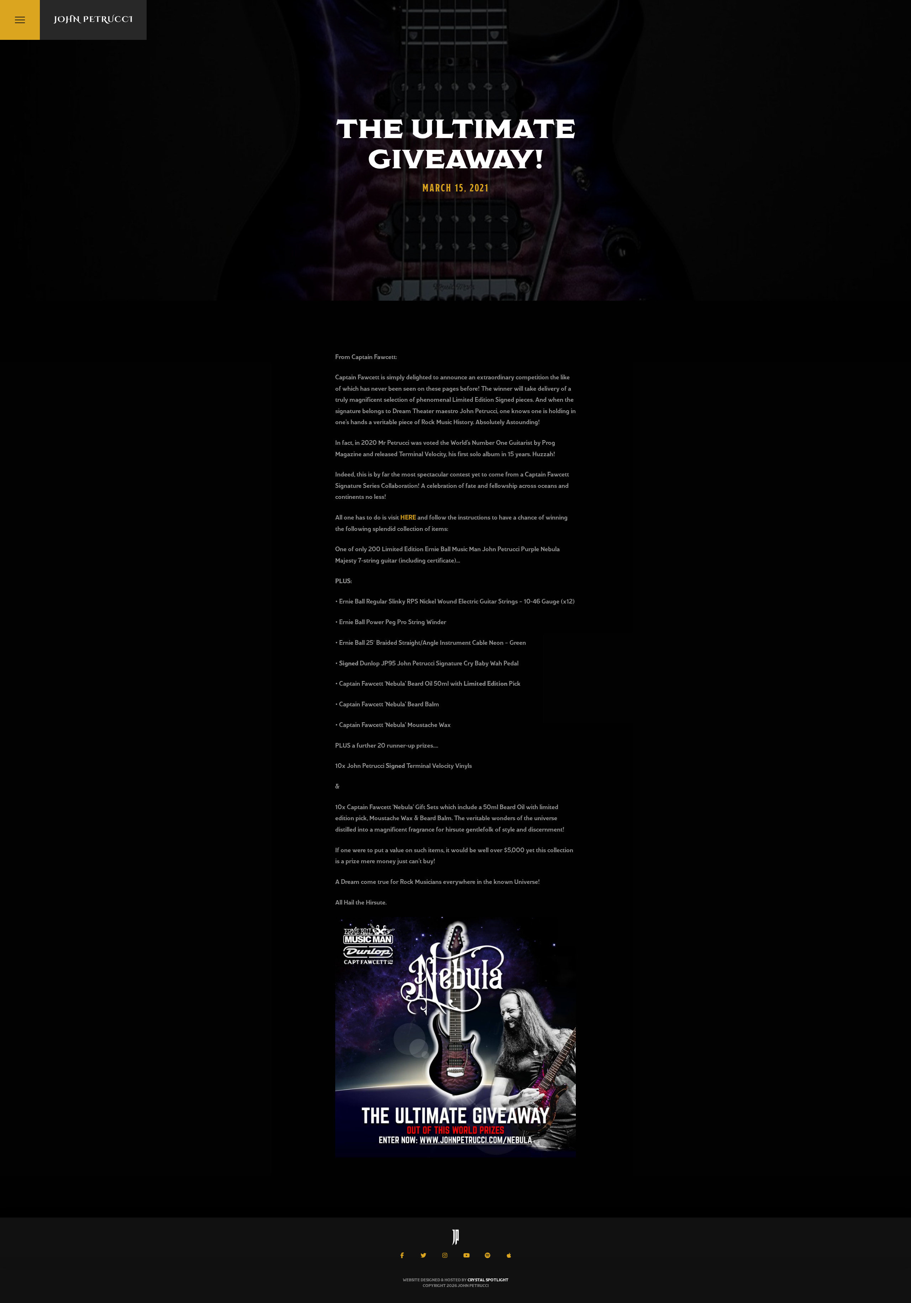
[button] (20, 20)
